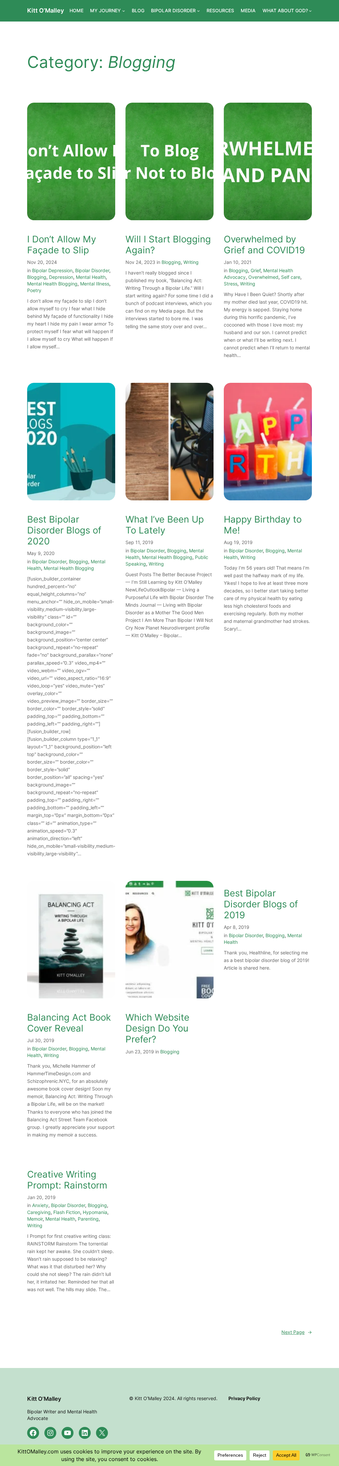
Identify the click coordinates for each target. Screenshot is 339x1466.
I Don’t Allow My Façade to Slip (61, 245)
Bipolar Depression (52, 270)
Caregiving (39, 1212)
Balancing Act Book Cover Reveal (69, 1023)
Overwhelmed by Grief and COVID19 (264, 245)
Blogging (36, 277)
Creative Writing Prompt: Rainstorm (67, 1180)
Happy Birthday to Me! (263, 525)
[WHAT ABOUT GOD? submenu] (310, 10)
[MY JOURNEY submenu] (123, 10)
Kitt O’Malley (45, 10)
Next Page (296, 1332)
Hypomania (95, 1212)
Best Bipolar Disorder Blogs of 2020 (64, 530)
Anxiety (40, 1205)
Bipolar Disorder (92, 270)
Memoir (35, 1219)
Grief (256, 270)
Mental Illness (94, 283)
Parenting (88, 1219)
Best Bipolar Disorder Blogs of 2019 (261, 904)
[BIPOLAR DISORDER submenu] (198, 10)
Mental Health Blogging (52, 283)
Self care (290, 277)
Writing (191, 262)
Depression (61, 277)
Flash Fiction (66, 1212)
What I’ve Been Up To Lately (164, 525)
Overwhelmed (263, 277)
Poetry (34, 290)
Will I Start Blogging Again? (168, 245)
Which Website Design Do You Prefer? (157, 1028)
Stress (230, 283)
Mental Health (91, 277)
